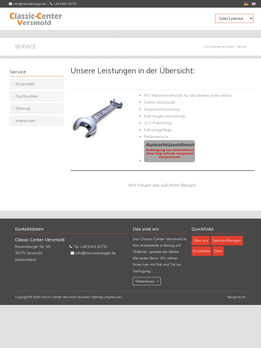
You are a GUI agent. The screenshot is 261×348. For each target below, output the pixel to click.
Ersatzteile (25, 84)
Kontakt (83, 297)
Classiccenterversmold (218, 46)
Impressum (25, 120)
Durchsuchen (27, 96)
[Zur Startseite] (35, 19)
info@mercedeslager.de (29, 4)
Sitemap (23, 108)
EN (254, 4)
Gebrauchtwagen (226, 240)
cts (244, 297)
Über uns (200, 240)
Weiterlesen (145, 281)
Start (218, 251)
